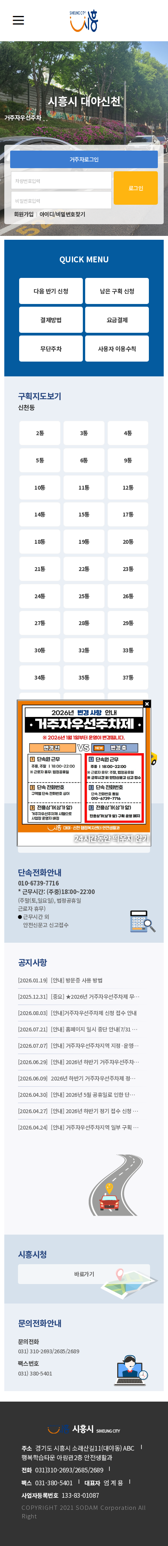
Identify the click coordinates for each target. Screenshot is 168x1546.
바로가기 (84, 1274)
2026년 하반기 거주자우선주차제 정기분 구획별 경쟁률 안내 (79, 1078)
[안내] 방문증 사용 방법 (60, 980)
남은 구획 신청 (117, 291)
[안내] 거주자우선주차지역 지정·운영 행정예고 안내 (79, 1045)
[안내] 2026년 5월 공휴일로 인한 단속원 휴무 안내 (79, 1094)
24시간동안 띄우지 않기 (111, 838)
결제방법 (50, 320)
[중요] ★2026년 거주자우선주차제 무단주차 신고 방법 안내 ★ (79, 996)
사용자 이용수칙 (117, 348)
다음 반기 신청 (51, 291)
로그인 (136, 188)
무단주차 (50, 348)
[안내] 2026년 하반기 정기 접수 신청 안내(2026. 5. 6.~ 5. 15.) (79, 1111)
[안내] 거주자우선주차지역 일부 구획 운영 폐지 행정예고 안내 (79, 1127)
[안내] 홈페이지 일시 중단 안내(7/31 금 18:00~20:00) (79, 1029)
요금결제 (117, 320)
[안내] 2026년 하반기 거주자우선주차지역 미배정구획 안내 (79, 1062)
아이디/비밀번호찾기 (62, 214)
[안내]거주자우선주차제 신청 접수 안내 (77, 1013)
